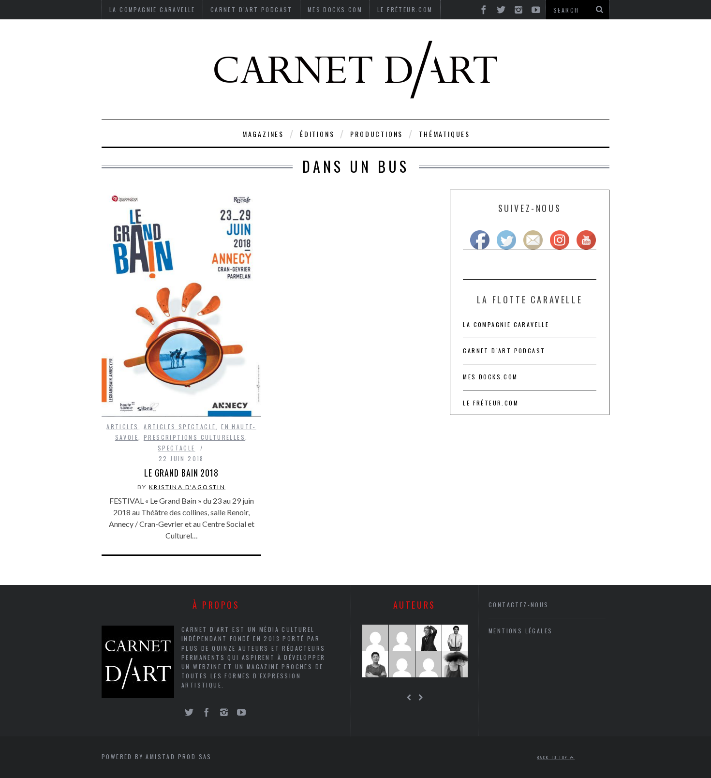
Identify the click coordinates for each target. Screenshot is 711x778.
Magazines (263, 134)
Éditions (317, 134)
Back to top (553, 757)
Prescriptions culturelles (194, 437)
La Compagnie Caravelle (506, 324)
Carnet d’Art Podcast (504, 350)
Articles (122, 426)
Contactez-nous (519, 604)
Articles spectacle (180, 426)
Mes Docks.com (490, 377)
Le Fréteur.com (490, 403)
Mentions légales (520, 631)
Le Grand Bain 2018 (181, 472)
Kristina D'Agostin (187, 487)
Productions (376, 134)
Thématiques (444, 134)
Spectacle (176, 448)
